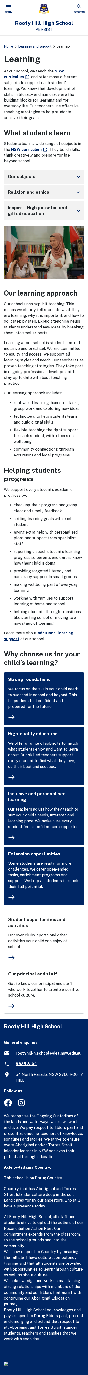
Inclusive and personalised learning (37, 796)
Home (8, 46)
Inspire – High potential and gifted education (45, 210)
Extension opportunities (34, 853)
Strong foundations (29, 679)
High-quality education (33, 733)
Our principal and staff (32, 973)
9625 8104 (26, 1064)
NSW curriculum (29, 149)
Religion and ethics (45, 192)
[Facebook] (8, 1105)
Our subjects (45, 176)
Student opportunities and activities (36, 922)
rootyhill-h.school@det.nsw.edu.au (48, 1053)
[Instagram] (22, 1105)
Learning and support (35, 46)
